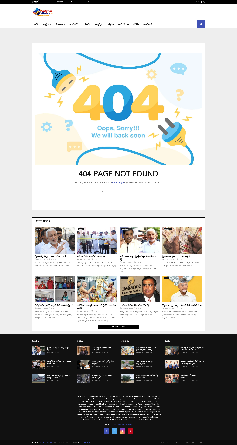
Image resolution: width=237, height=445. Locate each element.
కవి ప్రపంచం (148, 24)
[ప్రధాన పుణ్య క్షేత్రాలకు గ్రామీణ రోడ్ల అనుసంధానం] (127, 378)
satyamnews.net (45, 442)
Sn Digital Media (86, 442)
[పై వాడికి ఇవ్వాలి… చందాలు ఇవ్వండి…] (182, 240)
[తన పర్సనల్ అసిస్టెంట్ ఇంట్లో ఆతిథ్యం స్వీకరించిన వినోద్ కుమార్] (172, 350)
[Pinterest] (130, 431)
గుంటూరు (81, 229)
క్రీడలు (37, 278)
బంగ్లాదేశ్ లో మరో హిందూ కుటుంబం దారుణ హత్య (59, 362)
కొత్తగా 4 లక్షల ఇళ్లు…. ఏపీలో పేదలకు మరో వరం (182, 305)
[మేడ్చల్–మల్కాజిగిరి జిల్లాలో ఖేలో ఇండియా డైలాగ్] (55, 289)
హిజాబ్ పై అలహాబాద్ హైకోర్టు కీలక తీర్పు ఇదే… (103, 362)
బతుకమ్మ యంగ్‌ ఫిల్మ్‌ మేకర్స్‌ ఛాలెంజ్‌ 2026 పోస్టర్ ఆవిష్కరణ (192, 362)
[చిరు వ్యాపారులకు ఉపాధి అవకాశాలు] (97, 240)
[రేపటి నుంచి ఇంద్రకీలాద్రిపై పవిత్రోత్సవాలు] (127, 364)
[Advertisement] (160, 11)
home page (118, 182)
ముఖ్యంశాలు (124, 278)
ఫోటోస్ (136, 24)
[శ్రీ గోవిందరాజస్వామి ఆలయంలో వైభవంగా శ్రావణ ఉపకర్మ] (97, 289)
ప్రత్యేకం (111, 24)
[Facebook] (106, 431)
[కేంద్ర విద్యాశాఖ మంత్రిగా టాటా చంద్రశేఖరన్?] (83, 350)
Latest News (42, 221)
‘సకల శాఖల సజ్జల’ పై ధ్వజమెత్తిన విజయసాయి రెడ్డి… (138, 257)
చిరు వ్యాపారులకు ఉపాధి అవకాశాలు (91, 256)
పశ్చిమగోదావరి (167, 229)
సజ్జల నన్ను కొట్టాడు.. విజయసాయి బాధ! (50, 256)
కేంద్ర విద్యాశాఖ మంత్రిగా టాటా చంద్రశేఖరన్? (101, 348)
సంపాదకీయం (123, 24)
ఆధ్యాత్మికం (99, 24)
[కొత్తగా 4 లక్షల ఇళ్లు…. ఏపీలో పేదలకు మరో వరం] (182, 289)
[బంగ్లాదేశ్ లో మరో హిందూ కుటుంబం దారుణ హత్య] (38, 364)
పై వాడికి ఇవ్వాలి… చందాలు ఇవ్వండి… (177, 256)
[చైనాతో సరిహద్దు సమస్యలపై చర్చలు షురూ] (38, 350)
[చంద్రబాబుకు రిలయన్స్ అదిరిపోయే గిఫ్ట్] (140, 289)
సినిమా (87, 24)
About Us (70, 1)
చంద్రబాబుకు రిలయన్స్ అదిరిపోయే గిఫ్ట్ (134, 305)
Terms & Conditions (188, 442)
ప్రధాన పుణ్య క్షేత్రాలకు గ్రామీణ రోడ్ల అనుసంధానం (147, 376)
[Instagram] (122, 431)
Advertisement (80, 1)
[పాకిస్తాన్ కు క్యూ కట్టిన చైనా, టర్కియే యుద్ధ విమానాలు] (38, 378)
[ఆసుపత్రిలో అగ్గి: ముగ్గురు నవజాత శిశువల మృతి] (83, 378)
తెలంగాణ (59, 24)
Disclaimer (174, 442)
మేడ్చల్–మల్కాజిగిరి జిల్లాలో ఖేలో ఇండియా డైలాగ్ (54, 305)
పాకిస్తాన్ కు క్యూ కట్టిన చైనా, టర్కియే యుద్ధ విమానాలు (58, 376)
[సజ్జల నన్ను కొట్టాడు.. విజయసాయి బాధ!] (55, 240)
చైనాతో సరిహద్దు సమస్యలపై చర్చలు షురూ (58, 348)
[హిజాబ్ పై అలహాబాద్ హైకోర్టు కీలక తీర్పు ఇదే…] (83, 364)
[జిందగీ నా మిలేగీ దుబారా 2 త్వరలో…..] (172, 378)
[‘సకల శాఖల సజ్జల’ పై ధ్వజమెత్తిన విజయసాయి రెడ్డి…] (140, 240)
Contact (90, 1)
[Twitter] (114, 431)
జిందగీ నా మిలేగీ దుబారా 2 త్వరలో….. (189, 376)
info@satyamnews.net (123, 424)
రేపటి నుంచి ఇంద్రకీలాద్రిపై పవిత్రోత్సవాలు (144, 362)
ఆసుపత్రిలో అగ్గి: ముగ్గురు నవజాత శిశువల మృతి (102, 376)
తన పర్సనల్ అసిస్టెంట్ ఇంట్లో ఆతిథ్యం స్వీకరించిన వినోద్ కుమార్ (192, 348)
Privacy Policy (164, 442)
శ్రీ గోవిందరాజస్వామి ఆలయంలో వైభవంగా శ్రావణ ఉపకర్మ (96, 306)
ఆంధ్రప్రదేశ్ (74, 24)
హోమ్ (36, 24)
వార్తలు (46, 24)
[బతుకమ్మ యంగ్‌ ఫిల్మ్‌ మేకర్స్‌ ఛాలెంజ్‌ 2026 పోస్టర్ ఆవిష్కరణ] (172, 364)
